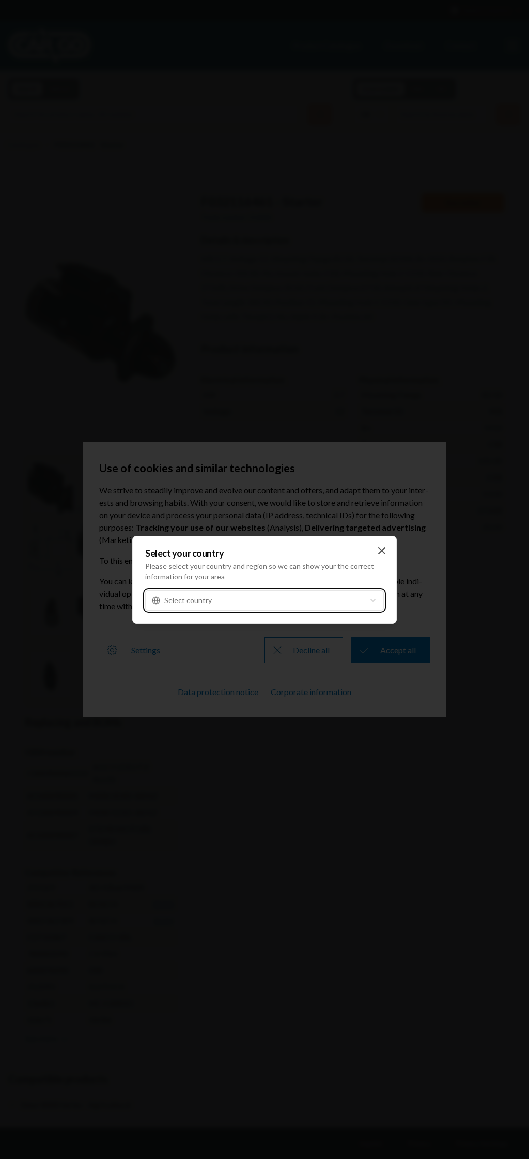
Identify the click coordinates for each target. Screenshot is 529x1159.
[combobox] (264, 600)
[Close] (382, 551)
